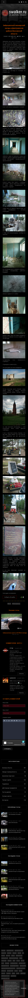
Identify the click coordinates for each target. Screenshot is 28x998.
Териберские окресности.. (14, 863)
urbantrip (9, 953)
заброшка (4, 970)
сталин (17, 973)
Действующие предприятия (14, 788)
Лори (19, 36)
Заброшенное (19, 955)
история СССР (10, 970)
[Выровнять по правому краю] (16, 721)
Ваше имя (5, 702)
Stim (11, 648)
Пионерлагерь (17, 603)
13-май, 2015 (12, 36)
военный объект (5, 965)
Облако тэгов (14, 945)
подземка (8, 973)
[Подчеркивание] (9, 721)
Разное (5, 36)
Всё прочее (14, 800)
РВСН (14, 960)
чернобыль (13, 975)
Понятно (22, 988)
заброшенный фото (21, 968)
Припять (9, 960)
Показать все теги (5, 978)
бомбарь (7, 963)
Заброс (13, 955)
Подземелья (14, 784)
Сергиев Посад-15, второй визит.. (16, 871)
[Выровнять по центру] (14, 721)
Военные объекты (14, 768)
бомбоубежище (13, 963)
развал (13, 973)
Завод (21, 958)
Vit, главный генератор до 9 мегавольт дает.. (12, 918)
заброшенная (23, 965)
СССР (3, 963)
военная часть (22, 963)
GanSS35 (13, 678)
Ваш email (5, 710)
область (3, 973)
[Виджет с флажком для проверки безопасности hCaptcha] (14, 743)
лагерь (16, 970)
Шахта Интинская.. (13, 822)
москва (20, 970)
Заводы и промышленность (14, 772)
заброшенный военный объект (8, 968)
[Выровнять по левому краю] (12, 721)
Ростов (22, 960)
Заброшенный (5, 958)
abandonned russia (19, 950)
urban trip (4, 953)
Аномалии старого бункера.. (15, 896)
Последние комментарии (14, 905)
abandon (3, 950)
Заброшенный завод (13, 958)
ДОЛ (10, 603)
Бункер (19, 953)
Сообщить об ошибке (9, 597)
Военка (3, 955)
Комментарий (7, 717)
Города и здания (14, 780)
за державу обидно (14, 965)
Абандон (14, 953)
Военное (8, 955)
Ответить (21, 673)
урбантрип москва (5, 975)
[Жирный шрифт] (4, 721)
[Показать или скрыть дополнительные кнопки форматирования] (20, 721)
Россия (18, 960)
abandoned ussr (10, 950)
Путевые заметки (14, 796)
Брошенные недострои (14, 776)
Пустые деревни (14, 792)
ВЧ (23, 953)
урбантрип (23, 973)
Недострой (4, 960)
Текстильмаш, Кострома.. (14, 814)
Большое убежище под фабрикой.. (17, 839)
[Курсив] (6, 721)
